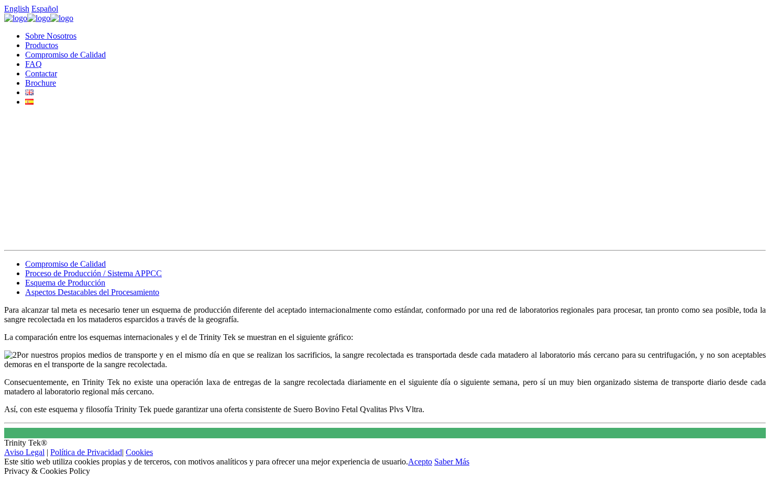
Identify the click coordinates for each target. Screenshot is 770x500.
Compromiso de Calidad (65, 54)
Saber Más (451, 461)
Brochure (40, 82)
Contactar (41, 73)
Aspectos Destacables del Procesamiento (92, 292)
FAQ (33, 64)
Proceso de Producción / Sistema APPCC (93, 273)
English (16, 8)
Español (44, 8)
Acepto (420, 461)
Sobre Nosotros (50, 35)
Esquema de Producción (65, 282)
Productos (41, 45)
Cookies (139, 452)
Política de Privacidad (86, 452)
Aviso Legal (24, 452)
